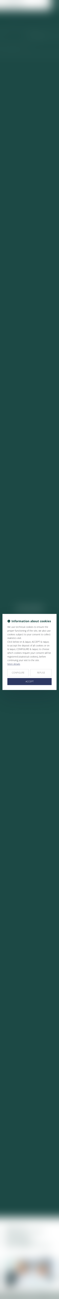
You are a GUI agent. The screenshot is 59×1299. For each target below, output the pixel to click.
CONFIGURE (18, 672)
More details (13, 663)
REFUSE (41, 672)
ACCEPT (30, 681)
